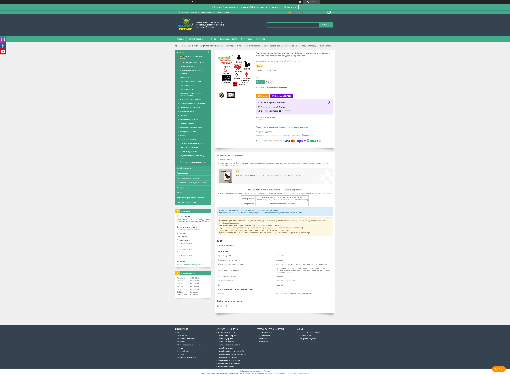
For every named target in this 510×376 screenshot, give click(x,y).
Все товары (181, 52)
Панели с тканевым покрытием (193, 162)
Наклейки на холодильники (229, 360)
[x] (221, 242)
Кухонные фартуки (187, 77)
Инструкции (263, 342)
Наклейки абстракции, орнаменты (232, 354)
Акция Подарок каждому (309, 332)
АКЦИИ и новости (184, 168)
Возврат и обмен (183, 188)
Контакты (260, 39)
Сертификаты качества (186, 203)
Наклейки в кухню (225, 348)
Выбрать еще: (271, 88)
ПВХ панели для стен (188, 140)
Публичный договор (185, 339)
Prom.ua (267, 371)
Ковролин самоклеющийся (191, 128)
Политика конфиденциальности (297, 373)
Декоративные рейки (188, 132)
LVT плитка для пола (188, 152)
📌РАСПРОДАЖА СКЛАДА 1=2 (192, 63)
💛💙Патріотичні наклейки (212, 46)
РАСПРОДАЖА (305, 336)
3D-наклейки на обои (226, 332)
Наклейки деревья (225, 339)
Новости (181, 342)
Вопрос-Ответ (183, 351)
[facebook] (218, 242)
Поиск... (325, 25)
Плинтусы (184, 116)
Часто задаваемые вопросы (188, 178)
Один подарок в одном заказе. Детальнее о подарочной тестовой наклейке (268, 175)
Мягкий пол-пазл (187, 112)
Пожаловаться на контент (274, 373)
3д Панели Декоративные (190, 100)
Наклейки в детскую (226, 342)
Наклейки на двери (188, 85)
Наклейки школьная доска (229, 345)
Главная (180, 39)
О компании (182, 336)
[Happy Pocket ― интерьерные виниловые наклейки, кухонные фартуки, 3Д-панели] (185, 25)
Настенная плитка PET (189, 124)
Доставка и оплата (228, 39)
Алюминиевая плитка (189, 120)
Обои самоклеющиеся (189, 148)
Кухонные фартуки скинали (229, 363)
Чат (501, 369)
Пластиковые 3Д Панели (190, 108)
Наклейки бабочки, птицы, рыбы (231, 351)
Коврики (183, 136)
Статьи (179, 193)
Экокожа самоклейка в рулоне (192, 144)
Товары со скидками (307, 339)
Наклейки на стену (190, 46)
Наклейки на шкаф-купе (227, 336)
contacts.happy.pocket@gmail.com (190, 265)
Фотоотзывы (246, 39)
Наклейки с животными (227, 357)
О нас (213, 39)
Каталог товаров (196, 39)
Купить (263, 96)
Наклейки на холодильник (190, 81)
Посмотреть (290, 7)
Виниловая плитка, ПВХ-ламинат (193, 104)
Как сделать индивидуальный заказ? (192, 183)
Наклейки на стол (187, 89)
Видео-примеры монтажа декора (190, 198)
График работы (265, 336)
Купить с (278, 96)
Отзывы (180, 354)
